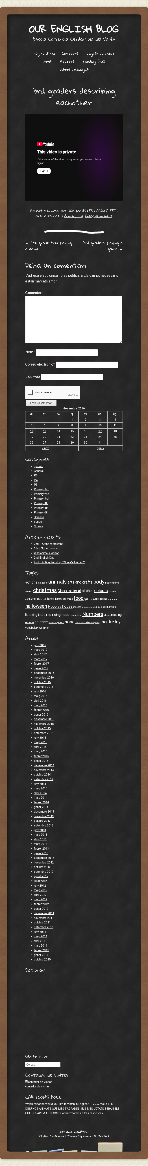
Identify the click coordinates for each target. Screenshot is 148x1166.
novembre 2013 (44, 816)
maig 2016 (40, 696)
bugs (108, 582)
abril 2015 (40, 747)
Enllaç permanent (98, 216)
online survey (94, 1104)
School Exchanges (74, 69)
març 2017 (40, 659)
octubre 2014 (42, 774)
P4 (36, 480)
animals (57, 582)
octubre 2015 (42, 728)
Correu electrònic (40, 364)
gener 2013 (41, 853)
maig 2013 (40, 834)
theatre (107, 621)
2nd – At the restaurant (48, 544)
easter (41, 599)
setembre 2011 (43, 927)
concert (112, 591)
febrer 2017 (41, 663)
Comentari (33, 293)
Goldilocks (100, 599)
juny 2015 (40, 737)
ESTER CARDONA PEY (99, 211)
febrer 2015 (41, 756)
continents (30, 599)
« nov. (45, 448)
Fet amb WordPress (74, 1131)
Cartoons (70, 53)
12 (31, 431)
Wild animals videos (46, 553)
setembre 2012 (43, 871)
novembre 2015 (44, 723)
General (38, 471)
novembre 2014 (44, 770)
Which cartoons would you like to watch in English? (57, 1104)
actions (31, 582)
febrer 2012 (41, 904)
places (107, 615)
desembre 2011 (44, 913)
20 (44, 437)
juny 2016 (40, 691)
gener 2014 (41, 807)
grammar (112, 599)
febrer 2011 (41, 950)
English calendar (100, 53)
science (41, 622)
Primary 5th (41, 507)
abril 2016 (40, 700)
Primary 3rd (73, 216)
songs (38, 521)
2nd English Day (44, 557)
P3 (36, 475)
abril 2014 (40, 793)
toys (119, 621)
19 (31, 437)
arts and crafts (80, 582)
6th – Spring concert (46, 548)
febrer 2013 (41, 848)
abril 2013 (40, 839)
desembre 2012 (44, 858)
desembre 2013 (44, 811)
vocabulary (31, 627)
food (79, 598)
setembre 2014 (43, 779)
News (47, 61)
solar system (56, 622)
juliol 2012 (40, 881)
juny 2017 (40, 645)
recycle (29, 622)
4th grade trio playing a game (48, 245)
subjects (95, 622)
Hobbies (55, 606)
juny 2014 (40, 784)
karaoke (112, 606)
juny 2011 (40, 932)
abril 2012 (40, 895)
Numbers (92, 614)
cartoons (28, 591)
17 (100, 431)
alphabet (42, 582)
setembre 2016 (43, 686)
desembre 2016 (44, 673)
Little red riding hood (53, 615)
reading (116, 615)
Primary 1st (41, 489)
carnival (115, 582)
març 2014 (40, 797)
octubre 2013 (42, 820)
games (38, 466)
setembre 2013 (43, 825)
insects (77, 607)
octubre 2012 (42, 867)
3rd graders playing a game (103, 245)
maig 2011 (40, 936)
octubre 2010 (42, 959)
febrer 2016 (41, 710)
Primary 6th (41, 512)
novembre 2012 (44, 862)
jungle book (100, 607)
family (50, 599)
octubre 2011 (42, 922)
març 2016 (40, 705)
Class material (69, 591)
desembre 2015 (44, 719)
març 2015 (40, 751)
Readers (67, 61)
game (88, 599)
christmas (45, 590)
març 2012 (40, 899)
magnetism (76, 615)
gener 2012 (41, 908)
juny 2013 (40, 830)
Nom (30, 352)
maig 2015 (40, 742)
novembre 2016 (44, 677)
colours (101, 590)
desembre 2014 (44, 765)
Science (39, 517)
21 (58, 437)
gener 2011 (41, 955)
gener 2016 (41, 714)
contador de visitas (37, 1086)
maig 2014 (40, 788)
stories (86, 622)
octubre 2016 (42, 682)
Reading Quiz (94, 61)
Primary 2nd (41, 494)
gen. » (100, 448)
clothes (87, 591)
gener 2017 (41, 668)
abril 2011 (40, 941)
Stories (38, 526)
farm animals (64, 599)
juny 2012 (40, 885)
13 (44, 431)
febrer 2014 (41, 802)
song (70, 621)
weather (44, 627)
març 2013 (40, 844)
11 (115, 425)
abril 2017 (40, 654)
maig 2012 (40, 890)
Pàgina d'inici (44, 53)
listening (31, 615)
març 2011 (40, 945)
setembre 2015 (43, 733)
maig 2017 (40, 649)
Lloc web (32, 376)
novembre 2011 (44, 918)
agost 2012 (41, 876)
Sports (78, 622)
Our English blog (74, 29)
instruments (88, 607)
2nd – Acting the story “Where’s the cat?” (59, 562)
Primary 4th (41, 503)
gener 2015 (41, 761)
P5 (36, 484)
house (67, 606)
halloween (36, 606)
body (99, 582)
